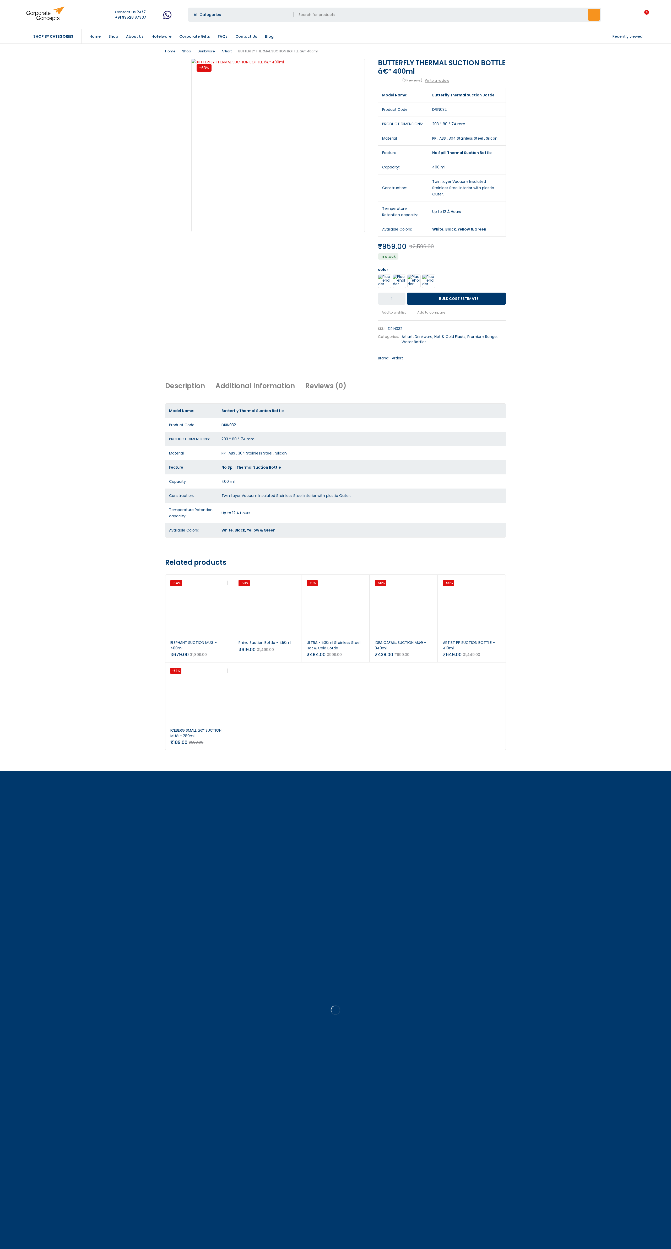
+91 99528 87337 (15, 1001)
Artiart (226, 51)
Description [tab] (185, 386)
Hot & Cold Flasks (450, 336)
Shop (186, 51)
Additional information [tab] (255, 386)
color (383, 269)
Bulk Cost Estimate (458, 298)
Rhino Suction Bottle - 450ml (265, 642)
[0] (642, 15)
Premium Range (482, 336)
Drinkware (206, 51)
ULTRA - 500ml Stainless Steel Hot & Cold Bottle (333, 645)
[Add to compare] (430, 312)
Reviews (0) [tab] (326, 386)
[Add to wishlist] (392, 312)
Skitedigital (36, 1246)
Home (170, 51)
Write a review (437, 81)
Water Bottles (414, 341)
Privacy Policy (103, 1240)
